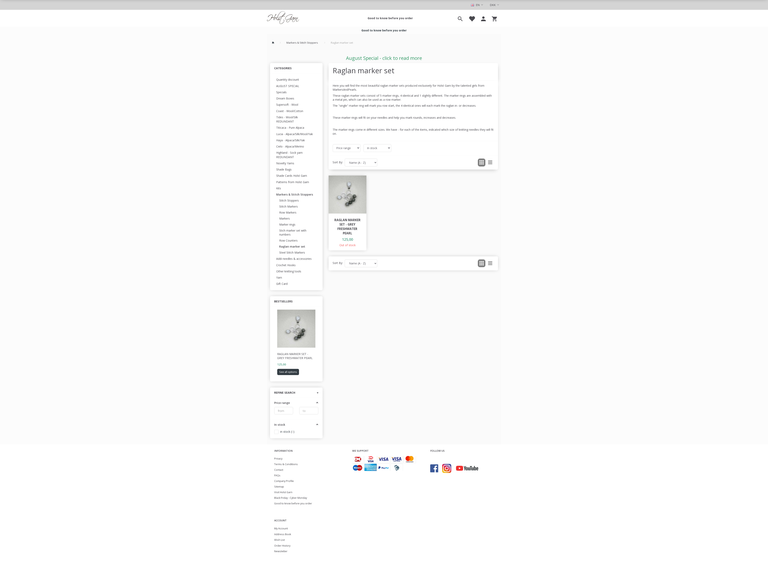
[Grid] (481, 163)
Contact (278, 470)
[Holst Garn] (283, 18)
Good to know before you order (390, 18)
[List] (490, 163)
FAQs (277, 475)
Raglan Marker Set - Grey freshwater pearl (295, 356)
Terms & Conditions (286, 464)
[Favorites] (472, 18)
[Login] (483, 18)
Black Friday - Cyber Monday (290, 498)
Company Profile (284, 481)
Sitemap (279, 486)
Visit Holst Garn (283, 492)
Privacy (278, 458)
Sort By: (338, 162)
